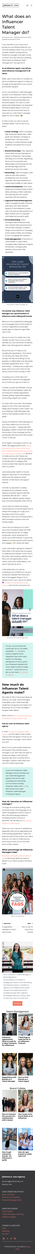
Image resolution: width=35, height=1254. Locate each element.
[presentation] (9, 1024)
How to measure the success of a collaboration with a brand (9, 1117)
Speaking (5, 1231)
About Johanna (8, 1194)
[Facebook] (3, 1238)
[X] (7, 1238)
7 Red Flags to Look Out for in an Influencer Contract (24, 1040)
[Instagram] (11, 1238)
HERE (16, 651)
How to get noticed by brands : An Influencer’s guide (7, 1156)
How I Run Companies (11, 1197)
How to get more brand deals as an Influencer (25, 1116)
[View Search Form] (31, 5)
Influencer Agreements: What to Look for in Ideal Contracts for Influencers (9, 1041)
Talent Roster (7, 1211)
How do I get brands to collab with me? (25, 1154)
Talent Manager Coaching (12, 1214)
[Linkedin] (14, 1238)
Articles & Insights (9, 1217)
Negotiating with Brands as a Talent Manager (9, 1079)
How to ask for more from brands (27, 928)
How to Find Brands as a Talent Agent (23, 1079)
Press (4, 1228)
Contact (5, 1234)
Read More (17, 1003)
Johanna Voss (8, 37)
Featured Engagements (12, 1200)
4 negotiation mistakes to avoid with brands (9, 928)
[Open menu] (27, 5)
